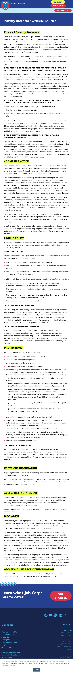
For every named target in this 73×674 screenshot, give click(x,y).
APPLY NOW (58, 6)
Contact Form (9, 512)
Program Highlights (9, 632)
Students (5, 637)
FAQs (3, 645)
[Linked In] (61, 615)
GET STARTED (7, 647)
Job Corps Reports (67, 643)
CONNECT (58, 2)
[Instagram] (55, 615)
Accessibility (68, 648)
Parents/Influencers (9, 642)
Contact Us (67, 630)
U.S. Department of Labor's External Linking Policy (33, 245)
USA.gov (69, 654)
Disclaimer (69, 649)
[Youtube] (50, 615)
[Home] (5, 5)
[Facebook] (46, 615)
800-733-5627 (66, 635)
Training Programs (8, 634)
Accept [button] (36, 669)
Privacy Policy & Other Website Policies (62, 645)
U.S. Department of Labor (65, 656)
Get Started (63, 10)
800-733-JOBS (66, 633)
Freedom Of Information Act (64, 646)
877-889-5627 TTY (65, 638)
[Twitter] (58, 615)
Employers (5, 640)
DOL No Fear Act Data (66, 657)
